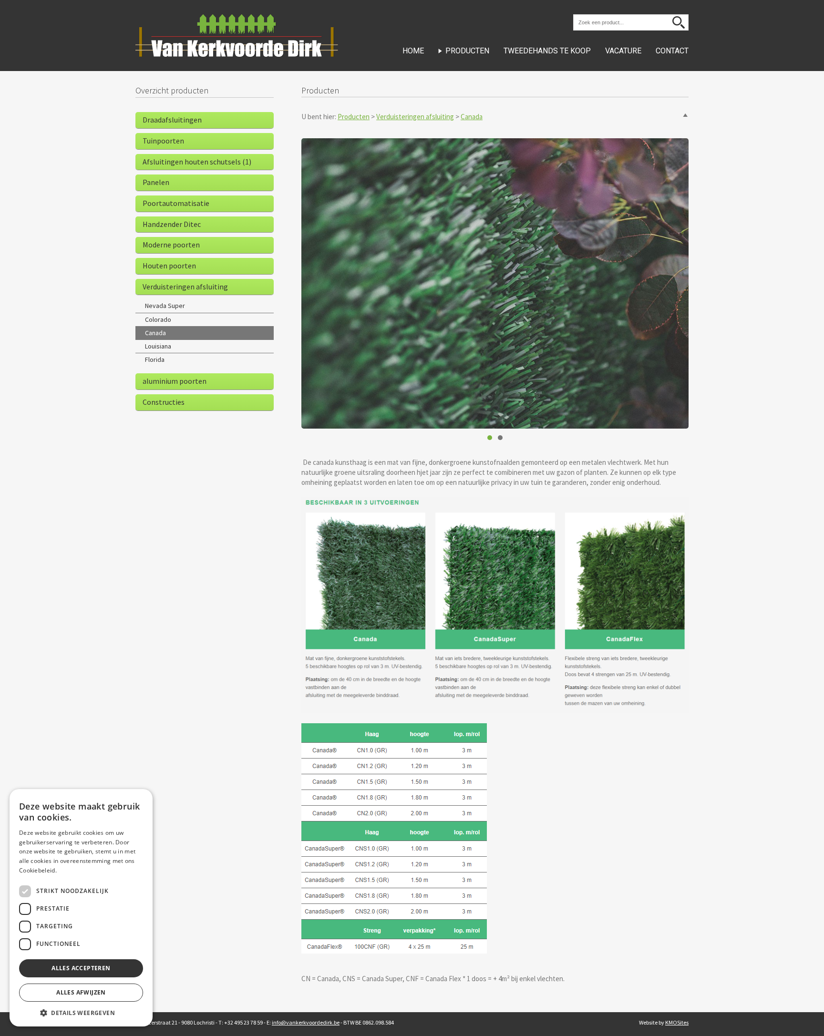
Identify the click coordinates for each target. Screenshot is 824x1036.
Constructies (164, 402)
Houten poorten (169, 265)
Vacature (623, 50)
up (685, 115)
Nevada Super (165, 305)
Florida (155, 359)
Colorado (158, 319)
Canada (472, 116)
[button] (81, 1012)
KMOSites (677, 1022)
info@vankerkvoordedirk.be (306, 1022)
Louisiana (158, 346)
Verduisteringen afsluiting (415, 116)
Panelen (156, 182)
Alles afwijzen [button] (81, 992)
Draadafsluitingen (172, 119)
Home (413, 50)
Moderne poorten (171, 244)
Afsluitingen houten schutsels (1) (197, 161)
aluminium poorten (174, 381)
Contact (672, 50)
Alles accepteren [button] (81, 968)
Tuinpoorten (163, 140)
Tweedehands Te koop (547, 50)
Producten (467, 50)
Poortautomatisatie (176, 203)
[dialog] (81, 907)
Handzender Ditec (172, 224)
